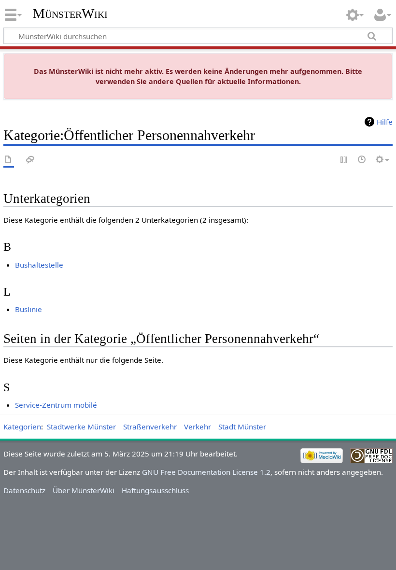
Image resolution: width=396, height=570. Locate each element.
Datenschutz (24, 490)
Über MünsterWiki (83, 490)
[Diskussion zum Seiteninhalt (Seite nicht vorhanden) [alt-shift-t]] (30, 160)
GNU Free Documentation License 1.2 (206, 472)
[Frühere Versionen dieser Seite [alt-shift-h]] (362, 160)
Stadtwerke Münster (81, 426)
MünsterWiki (70, 13)
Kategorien (22, 426)
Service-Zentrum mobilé (56, 405)
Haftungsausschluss (155, 490)
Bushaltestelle (39, 265)
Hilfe (385, 122)
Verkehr (197, 426)
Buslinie (28, 309)
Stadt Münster (242, 426)
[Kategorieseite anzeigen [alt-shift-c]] (8, 160)
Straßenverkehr (150, 426)
